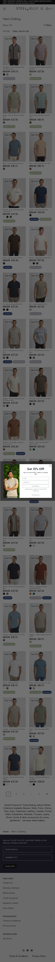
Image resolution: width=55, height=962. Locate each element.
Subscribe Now (35, 486)
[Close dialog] (50, 466)
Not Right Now (35, 495)
